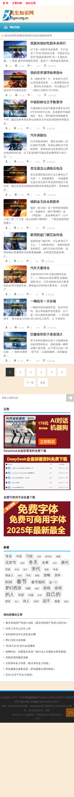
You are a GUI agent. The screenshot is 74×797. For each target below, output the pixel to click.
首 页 (5, 3)
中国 (19, 556)
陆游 (66, 601)
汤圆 (28, 588)
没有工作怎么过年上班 (18, 628)
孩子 (25, 569)
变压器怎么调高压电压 (46, 168)
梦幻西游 (13, 587)
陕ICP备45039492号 (50, 701)
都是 (57, 601)
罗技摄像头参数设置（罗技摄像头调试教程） (31, 669)
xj (10, 228)
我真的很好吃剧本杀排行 (48, 43)
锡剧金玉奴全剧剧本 (44, 201)
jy (10, 261)
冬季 (45, 562)
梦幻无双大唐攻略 (16, 640)
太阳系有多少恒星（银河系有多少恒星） (28, 663)
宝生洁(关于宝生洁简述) (19, 674)
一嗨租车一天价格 (43, 301)
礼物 (30, 595)
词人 (17, 601)
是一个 (53, 582)
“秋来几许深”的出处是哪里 (20, 645)
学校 (7, 569)
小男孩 (37, 718)
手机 (28, 575)
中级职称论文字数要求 (46, 102)
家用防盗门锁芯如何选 (46, 234)
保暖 (58, 556)
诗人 (26, 600)
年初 (55, 569)
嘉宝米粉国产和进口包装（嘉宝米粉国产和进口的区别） (37, 622)
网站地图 (24, 701)
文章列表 (17, 3)
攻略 (47, 574)
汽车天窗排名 (40, 267)
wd (10, 95)
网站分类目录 (57, 697)
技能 (37, 575)
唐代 (65, 562)
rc (10, 161)
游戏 (46, 587)
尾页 (42, 382)
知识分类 (31, 3)
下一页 (30, 382)
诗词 (36, 601)
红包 (40, 595)
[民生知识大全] (37, 14)
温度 (37, 588)
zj (10, 128)
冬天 (33, 562)
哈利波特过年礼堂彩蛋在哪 (21, 634)
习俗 (29, 556)
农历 (22, 563)
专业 (8, 556)
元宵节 (10, 562)
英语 (7, 601)
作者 (39, 556)
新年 (58, 575)
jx (10, 360)
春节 (22, 581)
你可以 (48, 556)
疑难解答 (35, 701)
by (10, 194)
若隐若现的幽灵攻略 (17, 657)
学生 (17, 569)
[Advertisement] (37, 760)
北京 (55, 562)
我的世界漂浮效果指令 (46, 72)
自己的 (53, 593)
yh (10, 327)
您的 (20, 575)
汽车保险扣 (38, 135)
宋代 (36, 568)
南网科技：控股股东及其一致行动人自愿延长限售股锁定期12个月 (38, 651)
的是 (21, 594)
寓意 (47, 569)
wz (10, 65)
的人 (9, 594)
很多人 (9, 575)
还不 (46, 600)
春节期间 (38, 581)
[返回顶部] (70, 712)
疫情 (58, 587)
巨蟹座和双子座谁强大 (46, 334)
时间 (8, 581)
